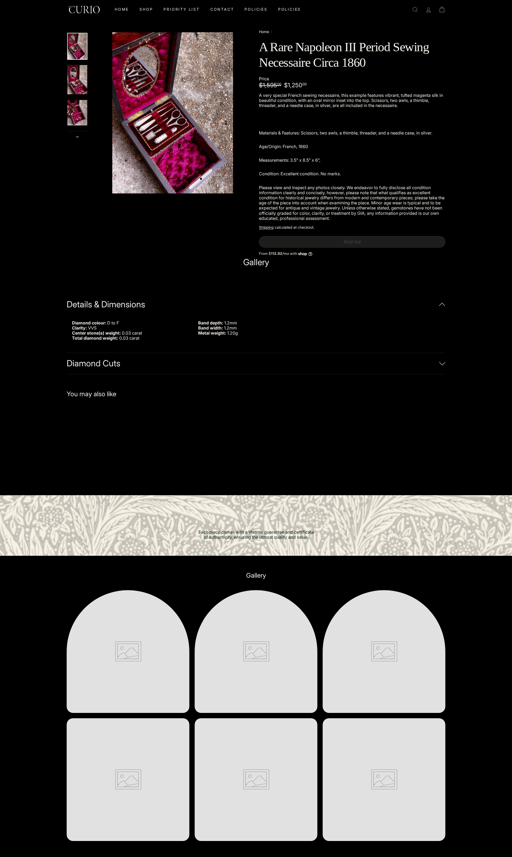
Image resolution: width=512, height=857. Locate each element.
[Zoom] (172, 112)
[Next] (77, 135)
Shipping (266, 227)
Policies (256, 9)
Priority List (181, 9)
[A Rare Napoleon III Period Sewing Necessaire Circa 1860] (96, 443)
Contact (222, 9)
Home (122, 9)
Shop (146, 9)
